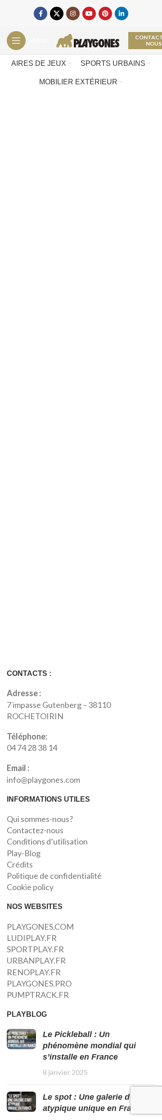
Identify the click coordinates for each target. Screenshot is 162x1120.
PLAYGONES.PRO (39, 983)
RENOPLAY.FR (34, 972)
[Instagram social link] (73, 13)
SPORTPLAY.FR (35, 949)
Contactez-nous (35, 830)
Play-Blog (23, 853)
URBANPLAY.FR (36, 960)
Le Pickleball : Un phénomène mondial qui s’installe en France (89, 1045)
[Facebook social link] (40, 13)
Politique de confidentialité (54, 876)
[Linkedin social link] (121, 13)
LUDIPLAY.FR (32, 938)
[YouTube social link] (89, 13)
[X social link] (56, 13)
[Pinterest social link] (105, 13)
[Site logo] (87, 40)
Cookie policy (30, 887)
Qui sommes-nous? (40, 819)
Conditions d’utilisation (47, 841)
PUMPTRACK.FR (38, 995)
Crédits (20, 864)
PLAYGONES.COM (40, 927)
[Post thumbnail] (21, 1053)
